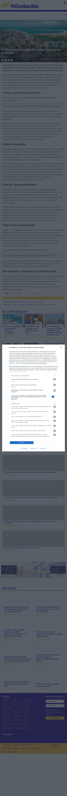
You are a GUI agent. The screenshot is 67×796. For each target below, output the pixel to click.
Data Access (33, 448)
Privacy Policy (42, 448)
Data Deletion (24, 448)
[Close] (61, 347)
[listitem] (33, 376)
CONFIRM (22, 442)
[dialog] (33, 398)
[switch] (54, 379)
